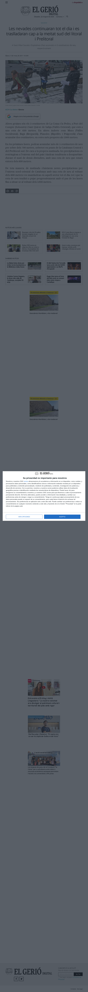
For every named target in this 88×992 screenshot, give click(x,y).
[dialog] (44, 496)
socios (26, 481)
